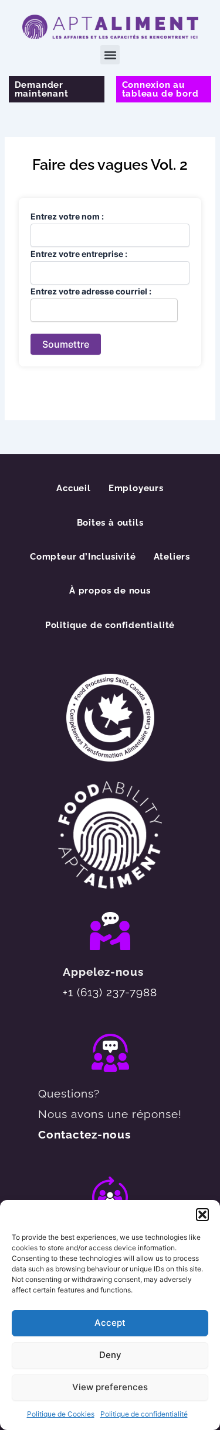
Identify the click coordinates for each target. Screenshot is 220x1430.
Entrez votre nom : (67, 216)
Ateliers (172, 556)
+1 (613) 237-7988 (110, 992)
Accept (110, 1322)
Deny (110, 1354)
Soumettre (65, 344)
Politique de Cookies (60, 1414)
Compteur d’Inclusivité (83, 556)
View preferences (110, 1387)
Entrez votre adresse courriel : (91, 291)
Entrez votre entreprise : (79, 254)
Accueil (73, 488)
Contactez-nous (84, 1134)
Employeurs (136, 488)
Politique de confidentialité (144, 1414)
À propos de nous (110, 590)
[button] (202, 1214)
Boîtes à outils (110, 522)
